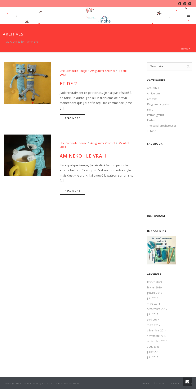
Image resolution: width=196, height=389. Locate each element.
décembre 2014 (156, 330)
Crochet (110, 71)
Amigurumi (97, 71)
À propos (159, 383)
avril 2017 (153, 319)
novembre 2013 (157, 336)
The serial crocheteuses (161, 125)
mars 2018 (153, 303)
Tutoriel (152, 131)
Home (184, 48)
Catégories (175, 383)
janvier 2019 (154, 293)
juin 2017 (152, 314)
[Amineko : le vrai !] (27, 155)
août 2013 (153, 346)
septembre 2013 (157, 341)
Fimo (150, 109)
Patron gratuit (155, 115)
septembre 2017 (157, 309)
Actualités (153, 88)
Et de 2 (68, 83)
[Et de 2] (27, 82)
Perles (151, 120)
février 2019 (154, 287)
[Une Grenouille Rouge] (98, 15)
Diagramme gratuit (159, 104)
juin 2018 (152, 298)
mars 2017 (153, 325)
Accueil (145, 383)
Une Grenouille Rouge (73, 71)
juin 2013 (152, 357)
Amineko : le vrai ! (83, 156)
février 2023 (154, 282)
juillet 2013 (153, 352)
